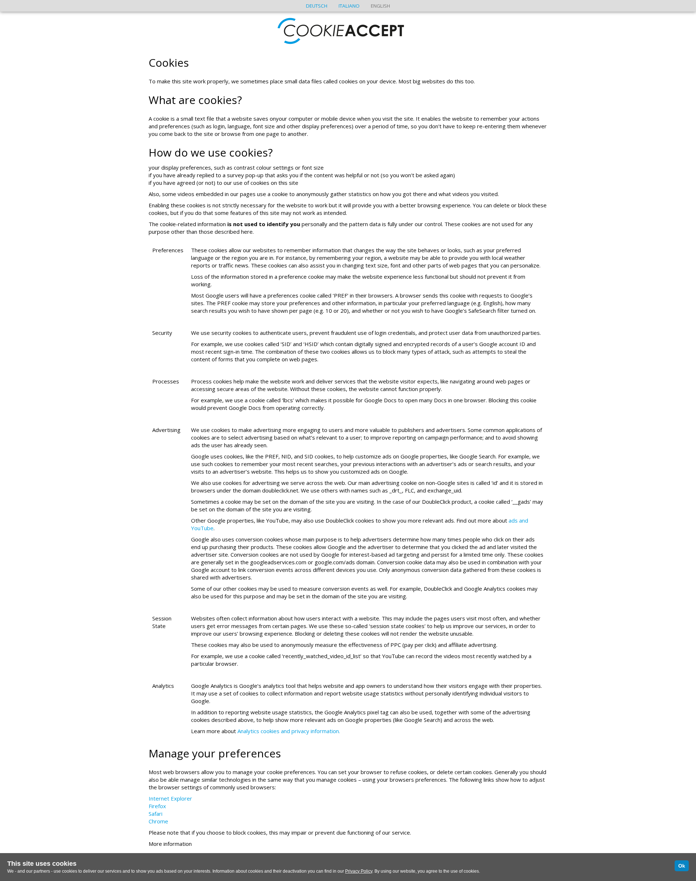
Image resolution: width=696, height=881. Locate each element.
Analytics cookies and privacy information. (288, 731)
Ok (681, 866)
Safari (155, 813)
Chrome (158, 821)
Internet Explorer (170, 798)
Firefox (157, 806)
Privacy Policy (358, 871)
